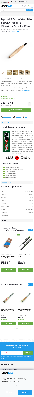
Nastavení (17, 386)
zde (18, 381)
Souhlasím (25, 392)
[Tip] (25, 243)
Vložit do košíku (17, 110)
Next (31, 230)
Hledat (29, 10)
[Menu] (32, 6)
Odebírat (28, 353)
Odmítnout (9, 392)
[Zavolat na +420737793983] (22, 6)
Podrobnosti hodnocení (22, 29)
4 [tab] (19, 328)
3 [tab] (17, 328)
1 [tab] (14, 328)
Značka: (16, 31)
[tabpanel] (8, 253)
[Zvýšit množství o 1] (29, 103)
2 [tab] (16, 328)
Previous (29, 230)
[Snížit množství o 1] (29, 105)
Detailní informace (25, 90)
